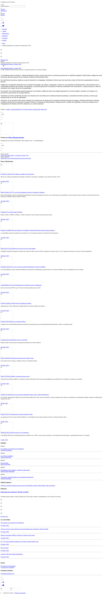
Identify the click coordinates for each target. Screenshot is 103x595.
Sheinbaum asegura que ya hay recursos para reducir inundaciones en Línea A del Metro (23, 267)
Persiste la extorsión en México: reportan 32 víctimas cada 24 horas (18, 535)
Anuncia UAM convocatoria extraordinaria (12, 554)
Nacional (4, 29)
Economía (4, 38)
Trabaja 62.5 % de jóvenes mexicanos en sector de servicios (16, 158)
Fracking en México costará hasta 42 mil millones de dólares (16, 303)
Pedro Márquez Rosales (7, 64)
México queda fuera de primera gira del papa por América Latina (17, 358)
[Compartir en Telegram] (3, 119)
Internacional (5, 33)
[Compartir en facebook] (2, 112)
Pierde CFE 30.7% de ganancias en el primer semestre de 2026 (17, 414)
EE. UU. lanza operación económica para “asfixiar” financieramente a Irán (19, 541)
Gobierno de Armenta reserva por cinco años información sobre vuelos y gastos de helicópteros (25, 394)
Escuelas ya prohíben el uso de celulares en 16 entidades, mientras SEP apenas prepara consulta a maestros (28, 230)
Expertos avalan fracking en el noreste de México (13, 321)
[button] (3, 60)
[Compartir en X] (3, 65)
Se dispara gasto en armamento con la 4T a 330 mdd (14, 340)
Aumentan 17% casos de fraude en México (11, 212)
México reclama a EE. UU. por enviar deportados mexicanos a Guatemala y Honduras (22, 192)
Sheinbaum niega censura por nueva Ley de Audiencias (15, 432)
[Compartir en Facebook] (1, 65)
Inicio (3, 43)
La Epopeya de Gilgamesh (7, 567)
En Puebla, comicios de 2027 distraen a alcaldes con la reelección (17, 174)
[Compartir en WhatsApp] (6, 65)
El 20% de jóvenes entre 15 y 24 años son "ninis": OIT (15, 155)
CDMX (4, 31)
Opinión (4, 40)
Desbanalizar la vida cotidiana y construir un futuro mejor (15, 470)
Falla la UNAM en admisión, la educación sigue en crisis (15, 376)
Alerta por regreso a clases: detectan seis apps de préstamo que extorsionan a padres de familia (24, 529)
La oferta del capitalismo (7, 456)
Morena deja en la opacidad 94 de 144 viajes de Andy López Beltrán (18, 248)
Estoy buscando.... (5, 6)
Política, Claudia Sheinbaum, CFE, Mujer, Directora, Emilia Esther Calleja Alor (26, 109)
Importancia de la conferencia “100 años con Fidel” (15, 492)
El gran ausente (4, 463)
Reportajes (5, 36)
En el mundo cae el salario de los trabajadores (12, 449)
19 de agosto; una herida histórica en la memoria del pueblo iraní (17, 477)
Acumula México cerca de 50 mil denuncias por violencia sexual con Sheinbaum (21, 285)
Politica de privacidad (19, 593)
